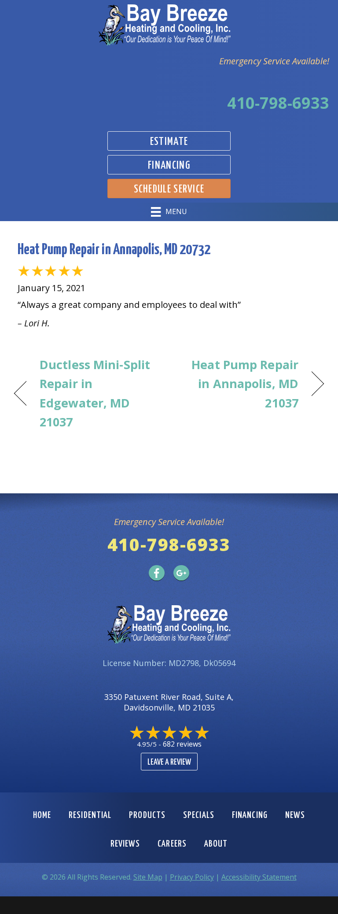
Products (147, 815)
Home (42, 815)
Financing (250, 815)
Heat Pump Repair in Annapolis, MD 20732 (114, 250)
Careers (172, 844)
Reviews (125, 844)
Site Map (147, 877)
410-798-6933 (278, 103)
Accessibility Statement (259, 877)
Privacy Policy (192, 877)
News (295, 815)
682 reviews (182, 744)
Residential (90, 815)
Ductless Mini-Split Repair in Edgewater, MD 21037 (95, 393)
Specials (198, 815)
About (216, 844)
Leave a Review (169, 762)
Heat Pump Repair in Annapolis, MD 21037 (238, 383)
